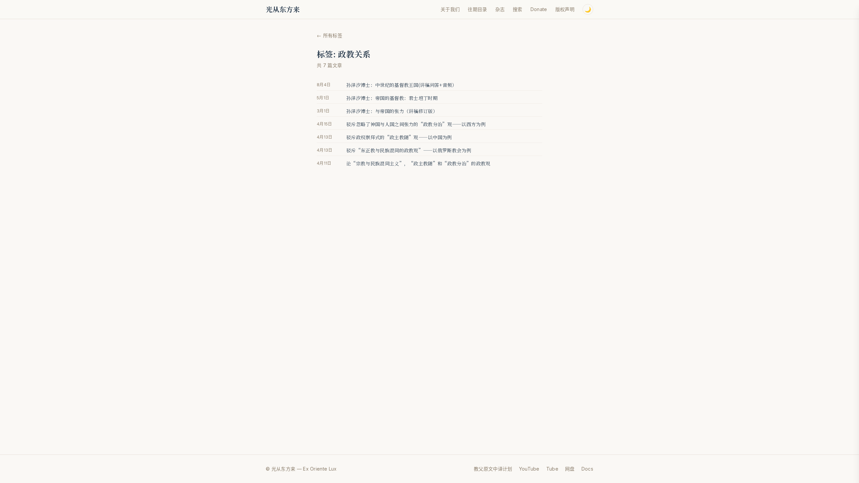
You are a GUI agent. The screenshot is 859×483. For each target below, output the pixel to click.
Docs (587, 469)
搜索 (517, 9)
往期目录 (477, 9)
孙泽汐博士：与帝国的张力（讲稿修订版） (392, 111)
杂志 (500, 9)
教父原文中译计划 (493, 469)
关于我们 (450, 9)
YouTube (529, 469)
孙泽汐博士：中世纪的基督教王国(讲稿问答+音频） (401, 85)
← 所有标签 (329, 35)
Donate (538, 9)
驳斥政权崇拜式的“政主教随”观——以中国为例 (399, 137)
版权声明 (564, 9)
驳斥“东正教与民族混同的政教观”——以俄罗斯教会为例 (408, 150)
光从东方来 (283, 9)
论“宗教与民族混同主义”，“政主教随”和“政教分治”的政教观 (418, 163)
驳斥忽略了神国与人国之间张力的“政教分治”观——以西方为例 (416, 124)
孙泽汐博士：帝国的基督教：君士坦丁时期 (392, 98)
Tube (552, 469)
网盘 (570, 469)
